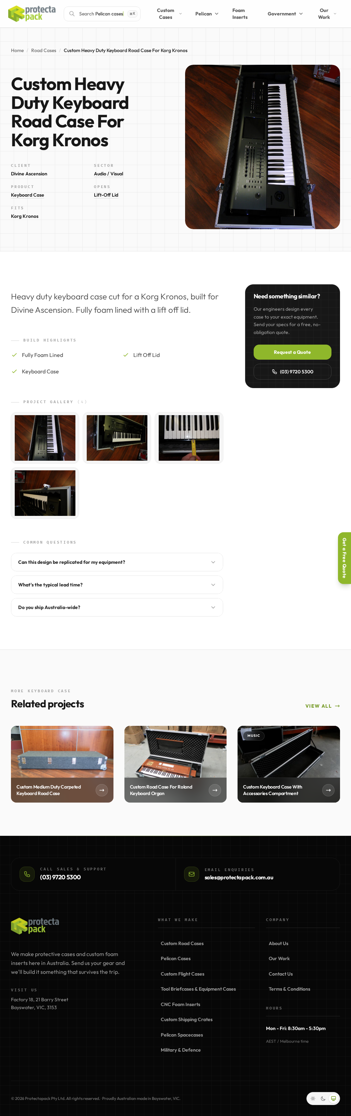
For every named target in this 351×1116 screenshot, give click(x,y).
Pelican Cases (176, 958)
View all (318, 706)
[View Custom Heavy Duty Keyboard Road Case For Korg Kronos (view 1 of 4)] (45, 437)
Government (273, 14)
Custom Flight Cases (182, 974)
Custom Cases (144, 14)
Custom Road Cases (182, 943)
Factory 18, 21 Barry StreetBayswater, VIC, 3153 (39, 1003)
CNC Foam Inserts (180, 1004)
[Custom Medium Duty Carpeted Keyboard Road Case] (62, 764)
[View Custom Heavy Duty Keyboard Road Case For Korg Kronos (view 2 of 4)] (117, 437)
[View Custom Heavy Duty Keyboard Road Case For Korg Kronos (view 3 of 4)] (189, 437)
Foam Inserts (231, 14)
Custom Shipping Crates (187, 1019)
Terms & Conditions (289, 989)
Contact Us (281, 974)
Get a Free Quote (344, 558)
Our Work (318, 14)
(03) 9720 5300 (296, 372)
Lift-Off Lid (106, 195)
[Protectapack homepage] (35, 926)
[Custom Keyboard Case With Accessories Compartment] (289, 764)
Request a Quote (292, 352)
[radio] (313, 1098)
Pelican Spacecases (182, 1035)
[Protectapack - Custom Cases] (32, 13)
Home (17, 50)
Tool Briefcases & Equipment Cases (198, 989)
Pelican (188, 14)
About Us (278, 943)
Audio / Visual (108, 174)
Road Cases (43, 50)
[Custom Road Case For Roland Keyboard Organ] (175, 764)
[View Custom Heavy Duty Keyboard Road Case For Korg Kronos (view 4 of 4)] (45, 493)
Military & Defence (181, 1050)
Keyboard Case (27, 195)
